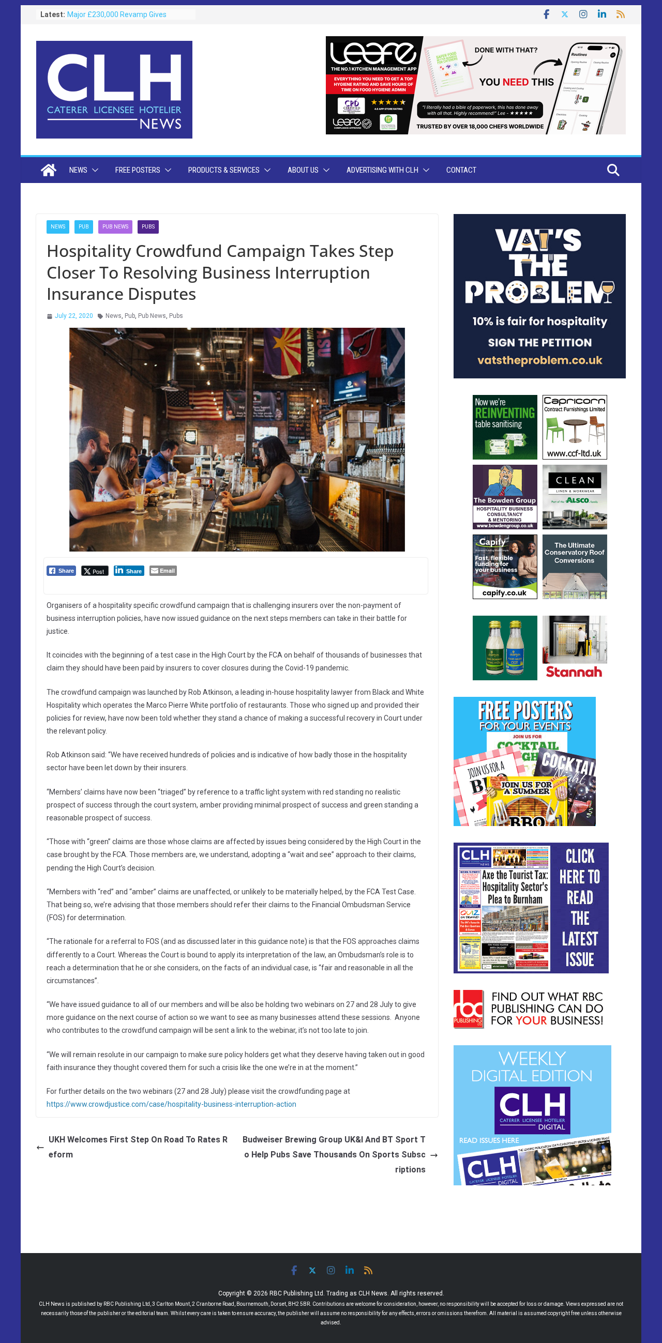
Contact (461, 170)
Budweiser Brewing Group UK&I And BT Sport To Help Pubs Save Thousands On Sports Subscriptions (334, 1154)
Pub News (115, 227)
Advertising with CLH (382, 170)
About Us (303, 170)
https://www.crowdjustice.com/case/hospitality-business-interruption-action (171, 1104)
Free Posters (137, 170)
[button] (93, 170)
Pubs (148, 227)
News (78, 170)
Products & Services (224, 170)
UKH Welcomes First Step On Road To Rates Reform (138, 1147)
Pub (84, 227)
